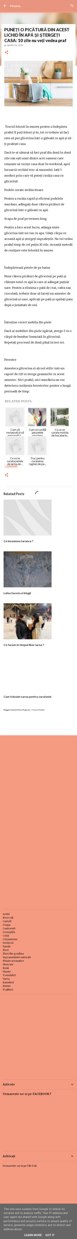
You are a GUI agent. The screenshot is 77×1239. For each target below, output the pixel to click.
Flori (6, 950)
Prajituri (8, 989)
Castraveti (9, 928)
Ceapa (6, 924)
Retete (7, 986)
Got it (50, 1235)
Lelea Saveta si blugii (17, 593)
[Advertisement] (38, 779)
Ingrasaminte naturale (17, 957)
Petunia (15, 6)
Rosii (6, 968)
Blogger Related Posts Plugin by (17, 710)
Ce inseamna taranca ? (18, 541)
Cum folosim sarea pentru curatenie (27, 696)
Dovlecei (8, 942)
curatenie (11, 466)
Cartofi (7, 921)
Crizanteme (10, 939)
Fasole (7, 946)
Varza (6, 978)
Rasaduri (8, 982)
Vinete (7, 971)
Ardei (6, 914)
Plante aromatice (13, 960)
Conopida (9, 932)
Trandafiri (9, 975)
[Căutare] (72, 5)
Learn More (33, 1235)
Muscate (8, 964)
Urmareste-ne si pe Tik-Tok (20, 1165)
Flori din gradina (13, 953)
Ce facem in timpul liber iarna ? (24, 644)
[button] (6, 52)
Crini (6, 935)
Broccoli (8, 917)
